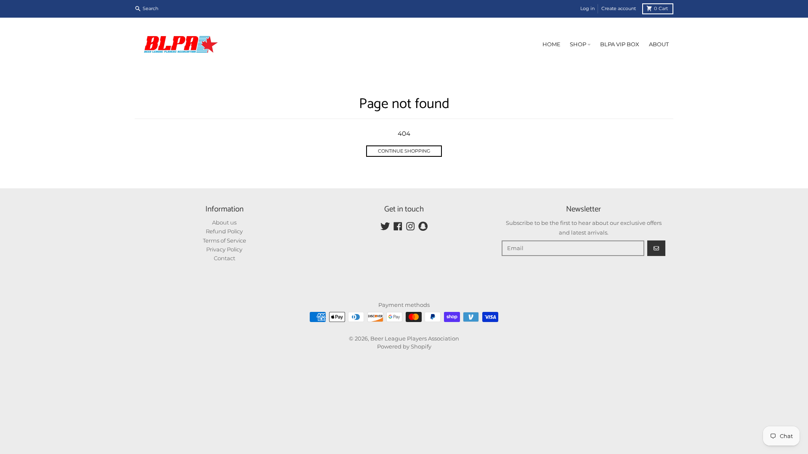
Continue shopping (404, 151)
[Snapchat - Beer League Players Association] (423, 226)
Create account (618, 8)
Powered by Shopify (404, 346)
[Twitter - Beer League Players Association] (385, 226)
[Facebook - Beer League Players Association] (398, 226)
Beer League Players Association (414, 338)
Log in (587, 8)
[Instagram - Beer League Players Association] (410, 226)
